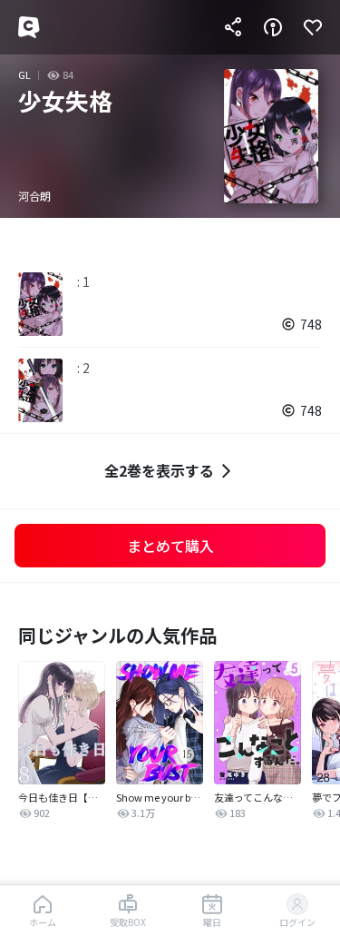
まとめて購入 (170, 546)
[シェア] (233, 27)
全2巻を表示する (159, 470)
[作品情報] (272, 27)
